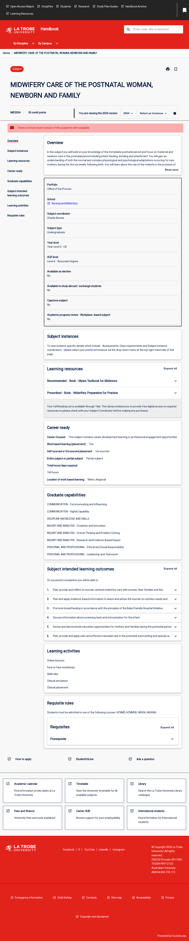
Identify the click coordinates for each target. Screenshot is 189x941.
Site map (116, 897)
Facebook (68, 849)
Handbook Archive (136, 6)
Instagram (119, 849)
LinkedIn (103, 849)
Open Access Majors (22, 6)
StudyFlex (47, 6)
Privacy (170, 897)
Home (6, 53)
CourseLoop (179, 935)
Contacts (91, 897)
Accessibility (143, 897)
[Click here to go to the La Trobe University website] (20, 31)
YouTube (89, 849)
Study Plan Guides (107, 6)
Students (65, 6)
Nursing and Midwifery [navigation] (65, 203)
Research (84, 6)
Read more (171, 170)
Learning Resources (21, 13)
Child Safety (64, 897)
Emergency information (29, 897)
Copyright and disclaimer (94, 916)
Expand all (170, 368)
